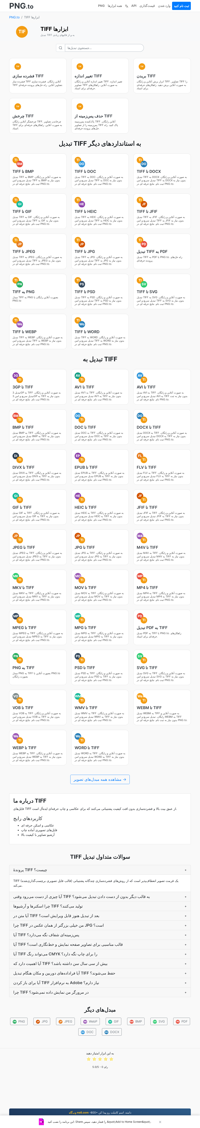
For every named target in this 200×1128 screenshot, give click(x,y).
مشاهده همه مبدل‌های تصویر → (100, 779)
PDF (182, 1021)
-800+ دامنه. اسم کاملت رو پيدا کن (100, 1112)
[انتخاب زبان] (126, 6)
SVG (159, 1021)
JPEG (65, 1021)
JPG (42, 1021)
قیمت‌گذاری (147, 6)
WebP (90, 1021)
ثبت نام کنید (181, 6)
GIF (114, 1021)
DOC (87, 1032)
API (133, 6)
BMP (136, 1021)
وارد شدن (164, 6)
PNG (101, 6)
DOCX (112, 1032)
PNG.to (14, 17)
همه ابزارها (115, 6)
